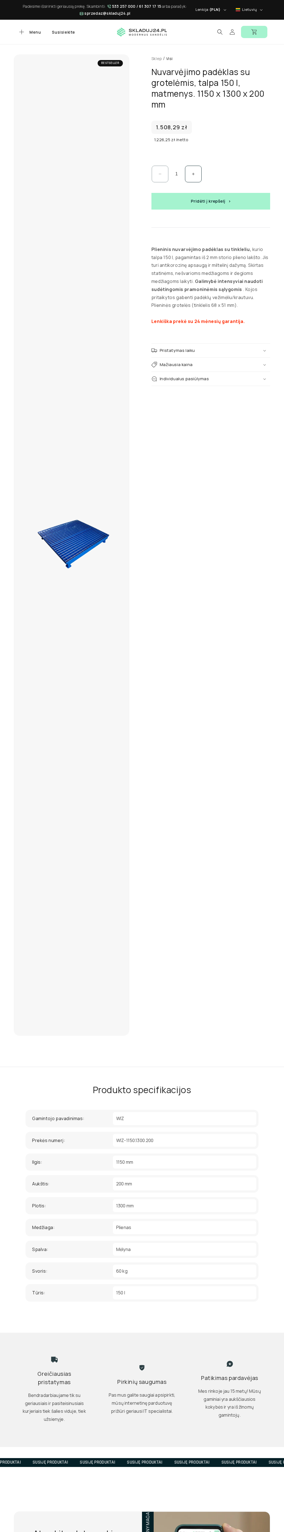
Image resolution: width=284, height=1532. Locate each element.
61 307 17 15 (150, 6)
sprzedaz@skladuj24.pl (107, 13)
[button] (29, 32)
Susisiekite (63, 32)
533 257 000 (124, 6)
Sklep (156, 58)
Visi (169, 58)
